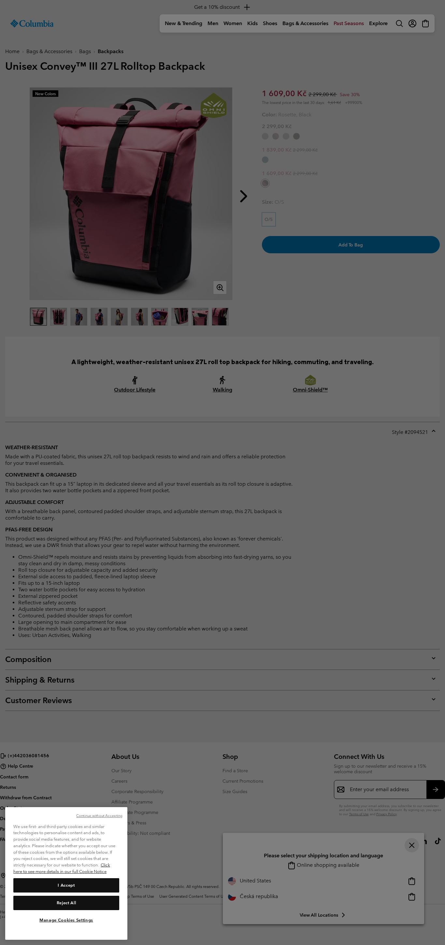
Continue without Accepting (99, 815)
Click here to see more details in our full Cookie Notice (61, 868)
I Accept (66, 885)
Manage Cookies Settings (66, 920)
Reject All (66, 902)
